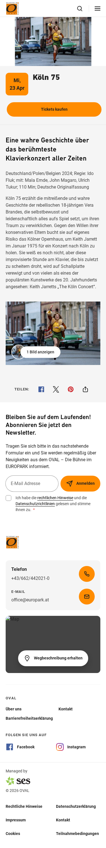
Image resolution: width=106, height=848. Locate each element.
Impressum (16, 819)
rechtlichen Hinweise (55, 497)
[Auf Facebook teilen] (41, 389)
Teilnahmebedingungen (77, 833)
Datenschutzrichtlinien (35, 503)
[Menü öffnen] (97, 8)
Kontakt (63, 819)
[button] (36, 352)
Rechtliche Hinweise (24, 806)
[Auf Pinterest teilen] (70, 389)
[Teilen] (85, 389)
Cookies (13, 833)
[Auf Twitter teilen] (56, 389)
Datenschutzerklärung (76, 806)
